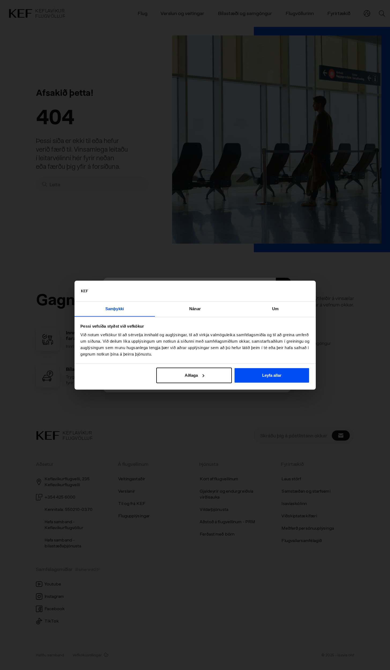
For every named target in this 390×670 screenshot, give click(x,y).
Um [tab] (275, 308)
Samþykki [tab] (114, 308)
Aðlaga (191, 375)
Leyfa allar (271, 375)
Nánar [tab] (195, 308)
